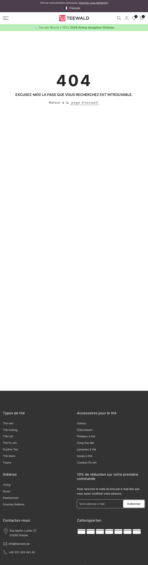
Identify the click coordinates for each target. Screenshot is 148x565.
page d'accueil (84, 102)
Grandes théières (13, 504)
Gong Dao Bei (85, 442)
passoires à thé (86, 449)
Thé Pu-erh (10, 442)
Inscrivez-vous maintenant (93, 2)
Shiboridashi (84, 429)
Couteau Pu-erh (87, 462)
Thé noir (8, 436)
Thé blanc (9, 456)
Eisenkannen (11, 497)
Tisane (7, 462)
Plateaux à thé (86, 436)
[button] (74, 8)
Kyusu (6, 491)
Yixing (7, 484)
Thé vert (8, 423)
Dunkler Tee (10, 449)
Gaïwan (81, 423)
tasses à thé (84, 456)
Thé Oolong (10, 429)
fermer (4, 27)
